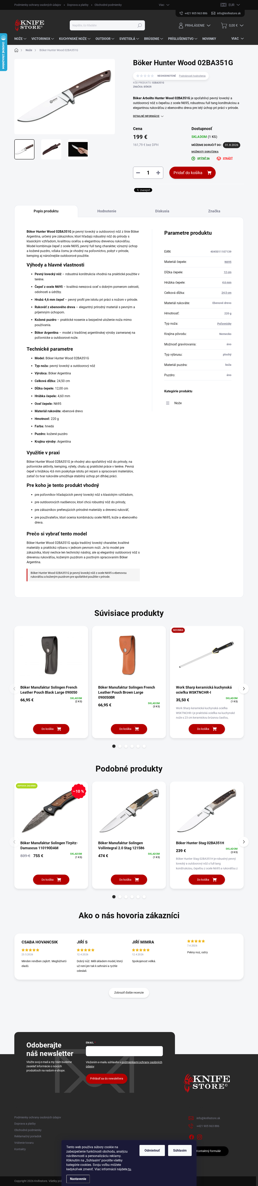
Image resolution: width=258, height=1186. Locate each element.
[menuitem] (20, 39)
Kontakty (20, 1149)
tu (129, 1169)
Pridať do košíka (188, 172)
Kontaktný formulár (208, 1151)
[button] (114, 746)
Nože (178, 403)
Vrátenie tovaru (24, 1142)
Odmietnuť (152, 1150)
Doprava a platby (77, 4)
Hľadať (139, 25)
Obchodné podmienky (108, 4)
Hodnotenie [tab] (106, 211)
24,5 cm (226, 292)
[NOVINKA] (207, 655)
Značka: (142, 86)
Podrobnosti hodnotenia (192, 75)
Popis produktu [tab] (46, 211)
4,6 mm (226, 282)
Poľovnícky (224, 323)
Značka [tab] (214, 211)
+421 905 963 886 (208, 1126)
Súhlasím (180, 1150)
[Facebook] (191, 1136)
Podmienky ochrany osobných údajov (37, 4)
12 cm (227, 272)
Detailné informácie (146, 116)
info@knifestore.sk (208, 1118)
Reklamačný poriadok (27, 1136)
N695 (228, 261)
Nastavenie (78, 1179)
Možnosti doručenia (204, 151)
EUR (231, 5)
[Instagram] (200, 1136)
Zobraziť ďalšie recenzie (129, 992)
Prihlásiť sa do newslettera (106, 1078)
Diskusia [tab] (162, 211)
